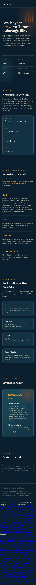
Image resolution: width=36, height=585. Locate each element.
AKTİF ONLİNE (24, 561)
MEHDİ (23, 557)
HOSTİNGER (6, 584)
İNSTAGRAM (6, 579)
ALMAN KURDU (6, 514)
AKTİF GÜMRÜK (7, 557)
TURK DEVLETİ (30, 536)
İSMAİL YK (21, 536)
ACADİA (10, 550)
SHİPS (17, 563)
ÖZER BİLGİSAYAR (7, 509)
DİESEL (29, 572)
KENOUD (15, 552)
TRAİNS (22, 566)
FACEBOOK (13, 577)
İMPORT (16, 557)
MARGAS (5, 516)
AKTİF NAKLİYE (28, 554)
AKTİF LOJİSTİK (25, 552)
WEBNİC (4, 545)
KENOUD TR (13, 545)
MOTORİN (5, 572)
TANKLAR (12, 570)
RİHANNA (29, 545)
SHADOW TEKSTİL (18, 527)
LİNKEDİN (14, 579)
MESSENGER (23, 577)
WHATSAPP (15, 582)
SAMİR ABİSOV (11, 541)
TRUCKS (20, 568)
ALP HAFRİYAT (30, 527)
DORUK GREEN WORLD (9, 511)
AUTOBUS (15, 566)
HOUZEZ (4, 561)
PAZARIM (13, 536)
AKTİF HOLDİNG (7, 559)
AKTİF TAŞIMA (6, 552)
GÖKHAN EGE (12, 505)
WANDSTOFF (14, 516)
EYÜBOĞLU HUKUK (18, 521)
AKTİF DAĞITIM (30, 550)
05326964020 (6, 532)
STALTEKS (5, 518)
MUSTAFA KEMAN (21, 548)
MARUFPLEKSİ (6, 527)
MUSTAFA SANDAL (19, 559)
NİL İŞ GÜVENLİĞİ (20, 509)
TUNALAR (31, 509)
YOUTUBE (32, 579)
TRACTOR (5, 568)
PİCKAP (4, 570)
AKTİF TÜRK (5, 539)
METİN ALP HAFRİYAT (8, 530)
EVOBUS (27, 568)
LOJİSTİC (30, 557)
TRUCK (13, 568)
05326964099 (21, 530)
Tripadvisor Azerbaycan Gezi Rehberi (14, 183)
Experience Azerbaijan (9, 181)
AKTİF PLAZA (13, 561)
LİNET (4, 548)
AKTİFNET (17, 502)
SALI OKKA (27, 539)
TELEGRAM (23, 579)
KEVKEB (22, 523)
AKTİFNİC (11, 548)
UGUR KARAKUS (16, 539)
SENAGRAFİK (26, 514)
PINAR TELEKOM (31, 511)
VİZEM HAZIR (11, 507)
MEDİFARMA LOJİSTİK (17, 518)
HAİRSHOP (22, 541)
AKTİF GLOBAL (17, 543)
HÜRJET (21, 545)
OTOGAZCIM (31, 516)
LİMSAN (9, 525)
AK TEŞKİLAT (20, 550)
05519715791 (17, 532)
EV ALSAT (30, 566)
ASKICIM (21, 511)
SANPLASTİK (31, 525)
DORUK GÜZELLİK (19, 525)
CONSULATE (9, 563)
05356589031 (27, 532)
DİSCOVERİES (21, 570)
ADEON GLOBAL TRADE (24, 507)
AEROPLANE (6, 566)
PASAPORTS (25, 563)
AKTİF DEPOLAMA (15, 554)
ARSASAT (31, 570)
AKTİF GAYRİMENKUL (8, 575)
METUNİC (24, 582)
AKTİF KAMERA (28, 543)
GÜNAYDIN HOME (13, 523)
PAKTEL (22, 516)
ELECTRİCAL (21, 575)
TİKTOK (4, 582)
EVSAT (33, 563)
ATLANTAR (16, 514)
